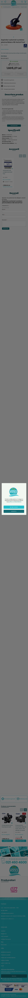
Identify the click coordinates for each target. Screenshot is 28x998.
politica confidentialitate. (15, 502)
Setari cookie (14, 507)
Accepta (13, 511)
